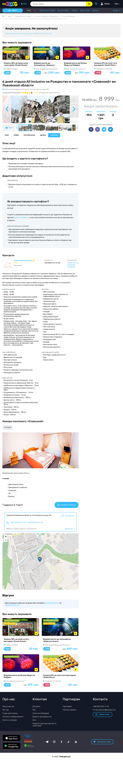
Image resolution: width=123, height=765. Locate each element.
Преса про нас (8, 706)
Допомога (36, 706)
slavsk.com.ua (73, 263)
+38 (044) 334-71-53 (101, 706)
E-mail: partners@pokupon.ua (104, 710)
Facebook (71, 265)
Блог (34, 720)
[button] (40, 559)
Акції (29, 10)
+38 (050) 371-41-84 (35, 522)
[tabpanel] (40, 450)
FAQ (34, 710)
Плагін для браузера (41, 713)
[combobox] (58, 4)
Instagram (71, 267)
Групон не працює (9, 720)
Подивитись (11, 57)
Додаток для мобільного (42, 717)
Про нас (5, 710)
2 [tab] (43, 470)
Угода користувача (10, 713)
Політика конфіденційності (13, 717)
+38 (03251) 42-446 (18, 522)
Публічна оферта (69, 710)
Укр (116, 4)
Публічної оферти (21, 217)
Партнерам (67, 706)
